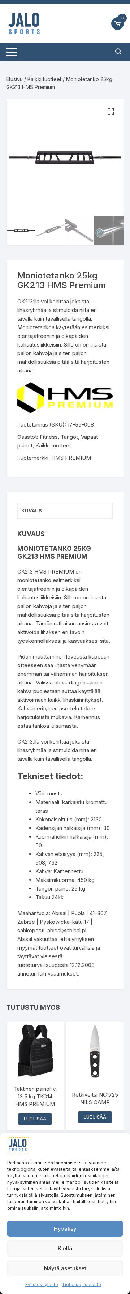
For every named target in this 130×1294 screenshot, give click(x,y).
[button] (110, 111)
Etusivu (14, 79)
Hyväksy (65, 1228)
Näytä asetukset (65, 1268)
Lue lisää (35, 1118)
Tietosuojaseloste (81, 1284)
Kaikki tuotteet (44, 79)
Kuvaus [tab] (31, 510)
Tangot (69, 436)
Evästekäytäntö (41, 1284)
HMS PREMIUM (71, 457)
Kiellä (65, 1248)
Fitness (49, 436)
